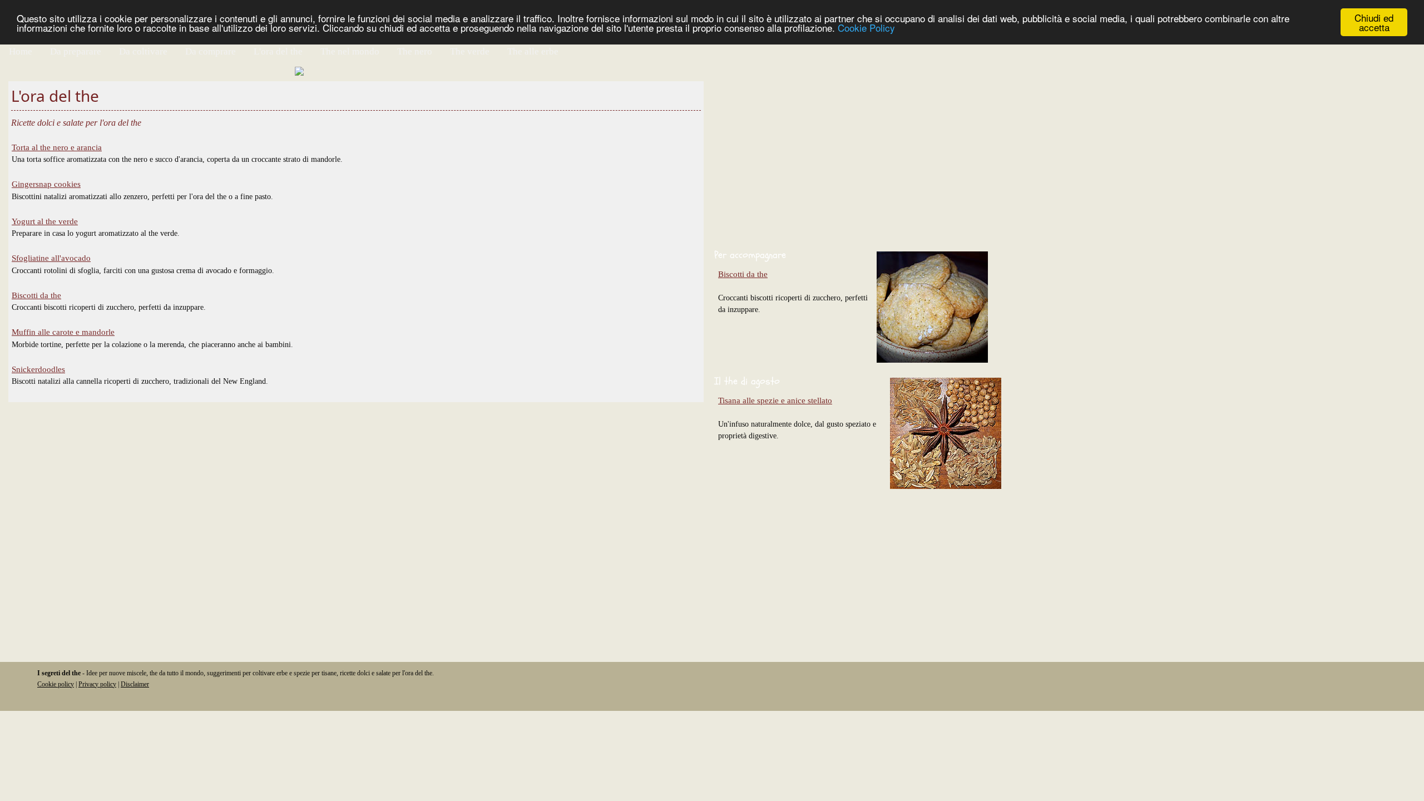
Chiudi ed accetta (1373, 22)
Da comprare (210, 51)
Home (20, 51)
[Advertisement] (1046, 159)
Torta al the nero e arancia (57, 147)
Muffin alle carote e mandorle (63, 332)
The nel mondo (349, 51)
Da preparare (75, 51)
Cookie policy (55, 684)
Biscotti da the (36, 295)
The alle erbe (532, 51)
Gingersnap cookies (46, 184)
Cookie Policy (866, 27)
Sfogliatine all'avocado (51, 258)
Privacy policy (97, 684)
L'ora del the (278, 51)
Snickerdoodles (38, 369)
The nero (414, 51)
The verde (470, 51)
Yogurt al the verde (45, 221)
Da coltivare (143, 51)
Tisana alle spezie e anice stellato (775, 400)
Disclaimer (135, 684)
